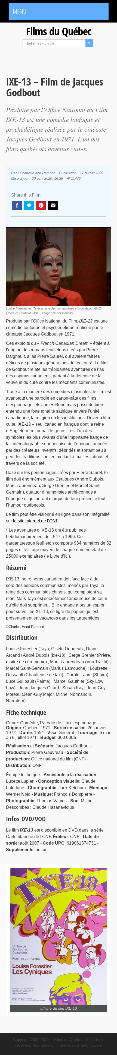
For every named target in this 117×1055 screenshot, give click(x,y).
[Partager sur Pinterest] (41, 205)
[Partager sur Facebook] (17, 205)
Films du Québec (58, 31)
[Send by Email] (53, 205)
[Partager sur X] (29, 205)
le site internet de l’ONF (36, 521)
